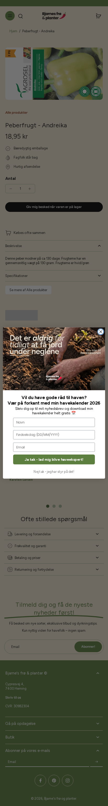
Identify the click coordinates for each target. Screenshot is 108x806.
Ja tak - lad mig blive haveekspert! (54, 459)
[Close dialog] (101, 332)
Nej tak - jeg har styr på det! (54, 472)
